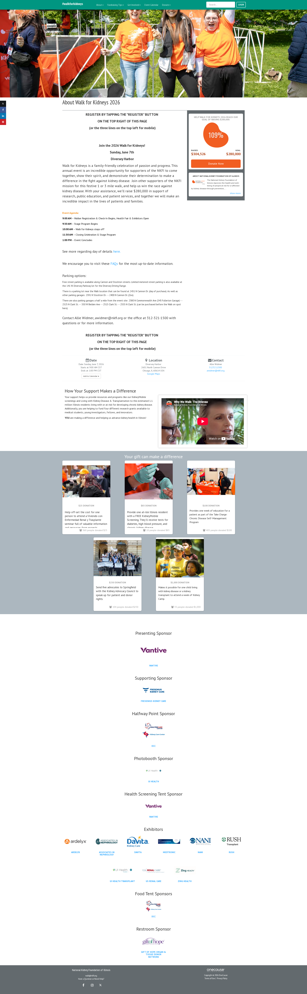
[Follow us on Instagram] (91, 985)
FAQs (114, 263)
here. (116, 251)
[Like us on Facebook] (82, 985)
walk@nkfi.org (91, 975)
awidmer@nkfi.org (215, 370)
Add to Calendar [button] (90, 376)
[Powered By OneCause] (216, 970)
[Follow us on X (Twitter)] (100, 985)
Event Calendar (151, 4)
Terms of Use (210, 978)
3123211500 (215, 367)
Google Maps (153, 373)
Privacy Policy (222, 978)
